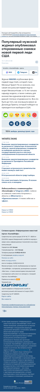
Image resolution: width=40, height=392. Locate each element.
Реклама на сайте (7, 258)
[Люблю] (17, 115)
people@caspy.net (18, 255)
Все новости (6, 299)
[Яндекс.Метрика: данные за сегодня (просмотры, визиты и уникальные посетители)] (19, 381)
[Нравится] (5, 115)
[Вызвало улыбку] (11, 115)
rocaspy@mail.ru (11, 260)
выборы (14, 131)
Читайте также (9, 139)
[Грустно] (28, 115)
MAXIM (12, 79)
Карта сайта (6, 296)
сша (32, 131)
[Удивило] (23, 115)
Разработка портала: (14, 387)
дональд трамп (24, 131)
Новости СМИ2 (7, 210)
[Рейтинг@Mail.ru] (28, 381)
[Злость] (34, 115)
